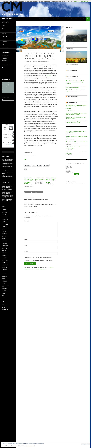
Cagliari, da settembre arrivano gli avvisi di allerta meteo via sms (8, 176)
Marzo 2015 (4, 258)
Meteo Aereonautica (72, 96)
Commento (27, 221)
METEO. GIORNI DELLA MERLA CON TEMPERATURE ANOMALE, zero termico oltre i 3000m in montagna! (40, 204)
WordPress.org (5, 309)
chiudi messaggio (85, 1)
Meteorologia (70, 18)
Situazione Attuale (5, 55)
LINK (25, 159)
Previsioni (40, 50)
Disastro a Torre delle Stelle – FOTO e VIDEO (7, 201)
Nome (26, 239)
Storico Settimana (5, 56)
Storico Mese (4, 58)
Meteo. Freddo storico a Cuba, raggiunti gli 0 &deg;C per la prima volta (75, 90)
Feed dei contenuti (5, 306)
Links (76, 18)
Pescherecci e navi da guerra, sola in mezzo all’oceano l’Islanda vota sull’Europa (76, 114)
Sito (3, 295)
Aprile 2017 (4, 216)
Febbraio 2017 (5, 219)
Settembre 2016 (5, 228)
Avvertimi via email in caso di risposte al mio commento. (38, 257)
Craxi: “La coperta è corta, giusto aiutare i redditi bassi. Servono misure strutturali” (76, 121)
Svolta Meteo (40, 191)
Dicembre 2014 (5, 264)
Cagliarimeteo (4, 279)
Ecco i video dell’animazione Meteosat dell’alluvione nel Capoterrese (7, 160)
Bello (68, 168)
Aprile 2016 (4, 236)
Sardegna (4, 291)
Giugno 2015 (4, 253)
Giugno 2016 (4, 233)
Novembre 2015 (5, 245)
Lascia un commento (44, 61)
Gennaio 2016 (4, 241)
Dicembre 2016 (5, 223)
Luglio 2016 (4, 231)
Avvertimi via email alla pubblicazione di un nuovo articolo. (39, 260)
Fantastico (69, 166)
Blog (40, 18)
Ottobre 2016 (4, 226)
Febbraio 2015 (5, 260)
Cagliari (10, 124)
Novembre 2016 (5, 224)
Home (36, 18)
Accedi (3, 304)
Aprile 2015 (4, 257)
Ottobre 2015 (4, 246)
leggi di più (76, 1)
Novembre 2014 (5, 265)
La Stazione (58, 18)
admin (35, 61)
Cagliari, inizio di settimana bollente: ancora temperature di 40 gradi (8, 172)
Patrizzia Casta (5, 199)
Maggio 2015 (4, 255)
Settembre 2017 (5, 211)
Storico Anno (4, 60)
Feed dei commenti (5, 307)
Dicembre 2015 (5, 243)
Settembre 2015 (5, 248)
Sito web (26, 251)
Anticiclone (27, 191)
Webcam (53, 18)
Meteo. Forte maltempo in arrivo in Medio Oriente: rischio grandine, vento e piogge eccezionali (75, 82)
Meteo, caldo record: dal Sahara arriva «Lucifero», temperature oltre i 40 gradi (76, 142)
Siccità (33, 191)
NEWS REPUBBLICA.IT (72, 102)
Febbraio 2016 (5, 240)
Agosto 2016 (4, 229)
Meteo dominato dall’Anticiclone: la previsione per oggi (40, 179)
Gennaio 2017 (4, 221)
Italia (3, 286)
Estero (3, 283)
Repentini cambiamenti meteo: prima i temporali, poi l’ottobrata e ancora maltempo (28, 180)
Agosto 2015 (4, 250)
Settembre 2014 (5, 267)
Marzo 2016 (4, 238)
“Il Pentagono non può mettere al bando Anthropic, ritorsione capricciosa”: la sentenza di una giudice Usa (76, 107)
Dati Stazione (45, 18)
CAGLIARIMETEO (7, 19)
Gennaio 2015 (4, 262)
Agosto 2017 (4, 212)
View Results (76, 177)
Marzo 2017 (4, 217)
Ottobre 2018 (4, 209)
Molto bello (69, 167)
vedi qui (49, 75)
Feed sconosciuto (72, 70)
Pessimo (69, 171)
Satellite (3, 293)
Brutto (68, 170)
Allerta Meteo (4, 276)
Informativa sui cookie (31, 445)
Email (25, 245)
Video (64, 18)
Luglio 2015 (4, 252)
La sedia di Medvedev (70, 110)
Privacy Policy (82, 18)
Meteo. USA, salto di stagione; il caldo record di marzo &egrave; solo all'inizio (76, 86)
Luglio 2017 (4, 214)
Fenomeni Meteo (5, 285)
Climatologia (27, 50)
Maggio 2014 (4, 269)
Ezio (3, 195)
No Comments (70, 172)
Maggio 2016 (4, 235)
